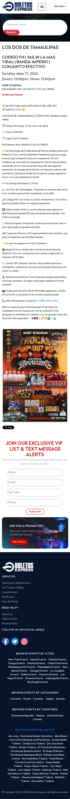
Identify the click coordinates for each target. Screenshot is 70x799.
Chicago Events (39, 671)
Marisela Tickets (51, 770)
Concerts (15, 699)
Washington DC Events (21, 667)
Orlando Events (57, 659)
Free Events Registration (16, 583)
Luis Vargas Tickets (29, 770)
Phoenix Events (34, 678)
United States (55, 715)
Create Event (10, 592)
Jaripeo (49, 699)
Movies (60, 699)
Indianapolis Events (57, 678)
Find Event (8, 597)
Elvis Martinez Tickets (35, 758)
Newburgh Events (37, 682)
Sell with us (18, 542)
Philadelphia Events (49, 667)
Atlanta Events (36, 663)
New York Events (18, 659)
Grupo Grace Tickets (36, 766)
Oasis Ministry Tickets (45, 773)
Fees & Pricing (10, 601)
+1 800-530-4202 (48, 301)
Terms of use (9, 619)
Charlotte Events (58, 663)
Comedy (38, 699)
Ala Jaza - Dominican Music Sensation (30, 736)
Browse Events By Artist (35, 730)
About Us (7, 614)
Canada (37, 719)
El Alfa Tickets (27, 747)
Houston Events (48, 674)
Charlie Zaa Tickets (34, 743)
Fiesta (27, 699)
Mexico (40, 715)
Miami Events (38, 659)
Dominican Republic (22, 715)
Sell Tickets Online (13, 587)
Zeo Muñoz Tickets (42, 781)
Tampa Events (16, 663)
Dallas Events (29, 674)
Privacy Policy (10, 623)
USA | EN (59, 6)
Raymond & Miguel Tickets (37, 777)
